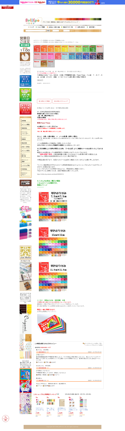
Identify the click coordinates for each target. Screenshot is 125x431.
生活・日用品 (26, 146)
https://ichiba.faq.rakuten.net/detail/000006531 (50, 174)
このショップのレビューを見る (94, 345)
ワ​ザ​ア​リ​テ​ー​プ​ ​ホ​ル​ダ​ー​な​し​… (40, 410)
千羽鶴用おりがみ (59, 40)
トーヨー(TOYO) (67, 42)
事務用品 (24, 128)
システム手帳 (26, 165)
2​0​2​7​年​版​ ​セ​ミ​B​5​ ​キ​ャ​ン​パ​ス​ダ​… (62, 410)
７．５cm (75, 42)
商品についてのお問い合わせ (46, 108)
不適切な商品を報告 (63, 108)
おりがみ (51, 40)
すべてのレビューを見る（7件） (93, 343)
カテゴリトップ (37, 40)
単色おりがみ (58, 42)
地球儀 (24, 120)
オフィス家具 (26, 150)
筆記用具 (24, 143)
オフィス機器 (26, 124)
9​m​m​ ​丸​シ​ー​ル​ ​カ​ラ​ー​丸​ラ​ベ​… (50, 410)
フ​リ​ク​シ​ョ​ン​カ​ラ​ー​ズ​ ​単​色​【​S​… (84, 410)
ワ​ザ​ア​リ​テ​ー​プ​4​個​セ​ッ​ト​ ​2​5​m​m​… (73, 410)
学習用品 (24, 169)
